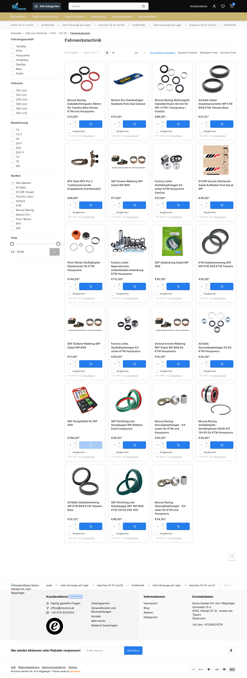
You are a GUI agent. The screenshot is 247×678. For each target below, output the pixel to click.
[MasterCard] (209, 669)
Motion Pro (23, 214)
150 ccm (21, 95)
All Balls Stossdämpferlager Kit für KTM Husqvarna (215, 347)
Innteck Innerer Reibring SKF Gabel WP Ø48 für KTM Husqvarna (170, 347)
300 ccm (21, 104)
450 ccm (21, 113)
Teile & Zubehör (75, 16)
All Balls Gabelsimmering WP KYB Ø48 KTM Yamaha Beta (84, 506)
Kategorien (150, 617)
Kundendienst (198, 6)
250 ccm (21, 99)
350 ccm (21, 108)
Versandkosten (89, 136)
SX (17, 138)
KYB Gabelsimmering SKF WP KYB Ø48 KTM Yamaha (215, 264)
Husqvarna (23, 55)
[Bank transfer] (193, 669)
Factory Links (24, 196)
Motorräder (18, 16)
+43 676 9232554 (62, 612)
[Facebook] (231, 650)
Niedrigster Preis (209, 52)
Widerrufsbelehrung (28, 667)
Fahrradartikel (147, 16)
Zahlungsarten (100, 603)
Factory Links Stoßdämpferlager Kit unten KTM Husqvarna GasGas (169, 187)
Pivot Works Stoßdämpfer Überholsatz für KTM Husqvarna (83, 266)
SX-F (19, 143)
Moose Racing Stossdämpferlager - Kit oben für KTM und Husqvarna (170, 508)
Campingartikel (122, 16)
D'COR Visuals (25, 192)
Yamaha (21, 46)
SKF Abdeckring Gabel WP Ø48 (172, 264)
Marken (148, 612)
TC (18, 157)
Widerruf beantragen (104, 625)
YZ (17, 129)
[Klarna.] (232, 669)
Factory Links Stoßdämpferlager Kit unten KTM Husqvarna (125, 347)
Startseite (16, 33)
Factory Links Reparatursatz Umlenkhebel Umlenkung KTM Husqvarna (127, 268)
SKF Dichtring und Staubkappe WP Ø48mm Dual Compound (126, 425)
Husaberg (22, 60)
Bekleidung (98, 16)
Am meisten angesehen (162, 52)
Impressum (150, 603)
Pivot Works (23, 219)
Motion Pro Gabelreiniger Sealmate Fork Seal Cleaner (128, 101)
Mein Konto (98, 621)
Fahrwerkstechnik (80, 33)
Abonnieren (133, 650)
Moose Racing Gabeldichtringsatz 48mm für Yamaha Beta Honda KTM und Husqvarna (84, 105)
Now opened (75, 596)
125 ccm (21, 90)
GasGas (21, 64)
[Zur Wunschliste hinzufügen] (99, 67)
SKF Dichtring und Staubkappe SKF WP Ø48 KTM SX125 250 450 (127, 506)
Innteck (20, 201)
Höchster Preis (228, 52)
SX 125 (63, 33)
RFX (18, 223)
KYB (18, 205)
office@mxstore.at (62, 608)
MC (18, 166)
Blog (146, 608)
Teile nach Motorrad (45, 16)
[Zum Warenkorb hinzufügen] (90, 124)
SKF (18, 228)
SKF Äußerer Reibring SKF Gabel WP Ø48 (83, 345)
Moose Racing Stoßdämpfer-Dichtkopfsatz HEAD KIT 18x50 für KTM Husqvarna (215, 427)
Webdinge (75, 671)
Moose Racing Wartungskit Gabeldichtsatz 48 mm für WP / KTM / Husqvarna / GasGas (172, 105)
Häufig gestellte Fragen (65, 603)
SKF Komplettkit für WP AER (82, 423)
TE (17, 161)
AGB (13, 667)
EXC (18, 148)
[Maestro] (224, 669)
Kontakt (96, 616)
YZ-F (19, 134)
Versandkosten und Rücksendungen (103, 609)
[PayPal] (201, 669)
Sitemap (72, 667)
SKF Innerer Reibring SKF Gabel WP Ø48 (127, 183)
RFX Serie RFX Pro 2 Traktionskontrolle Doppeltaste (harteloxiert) (84, 185)
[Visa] (216, 669)
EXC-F (20, 152)
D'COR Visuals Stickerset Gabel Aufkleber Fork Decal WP (215, 185)
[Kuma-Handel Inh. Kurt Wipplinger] (19, 6)
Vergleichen (78, 131)
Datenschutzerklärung (54, 667)
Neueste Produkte (187, 52)
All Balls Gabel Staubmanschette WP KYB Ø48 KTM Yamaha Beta (215, 103)
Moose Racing (25, 210)
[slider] (12, 243)
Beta (19, 69)
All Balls (21, 187)
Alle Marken (23, 183)
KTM (53, 33)
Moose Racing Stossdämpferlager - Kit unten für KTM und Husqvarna (170, 427)
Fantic (20, 73)
